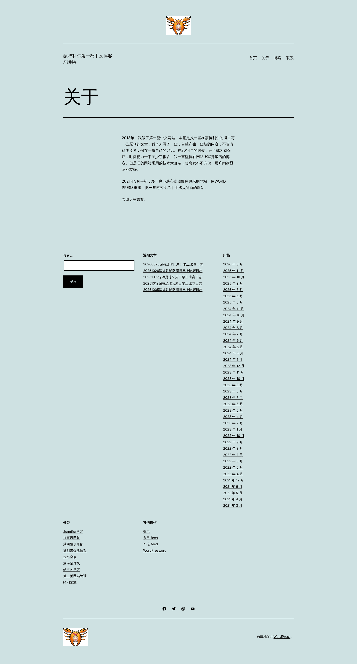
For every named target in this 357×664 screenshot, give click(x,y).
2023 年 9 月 (233, 385)
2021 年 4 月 (232, 499)
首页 (253, 58)
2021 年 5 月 (232, 493)
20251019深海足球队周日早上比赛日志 (172, 277)
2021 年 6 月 (232, 486)
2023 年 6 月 (233, 404)
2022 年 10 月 (233, 436)
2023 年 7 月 (233, 398)
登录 (146, 531)
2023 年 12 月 (233, 366)
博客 (278, 58)
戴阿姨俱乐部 (73, 544)
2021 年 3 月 (232, 505)
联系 (290, 58)
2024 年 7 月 (233, 334)
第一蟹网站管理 (75, 576)
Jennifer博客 (73, 531)
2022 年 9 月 (233, 442)
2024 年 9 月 (233, 321)
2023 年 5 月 (233, 410)
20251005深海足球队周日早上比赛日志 (172, 290)
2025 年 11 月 (233, 271)
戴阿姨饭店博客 (75, 550)
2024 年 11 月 (233, 309)
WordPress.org (154, 550)
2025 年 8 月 (233, 290)
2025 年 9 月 (233, 283)
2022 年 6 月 (233, 461)
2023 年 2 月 (233, 423)
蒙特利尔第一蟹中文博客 (87, 56)
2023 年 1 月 (232, 429)
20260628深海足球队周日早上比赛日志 (173, 264)
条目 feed (150, 538)
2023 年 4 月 (233, 417)
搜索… (68, 255)
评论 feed (150, 544)
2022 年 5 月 (233, 467)
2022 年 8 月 (233, 448)
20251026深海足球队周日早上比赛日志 (172, 271)
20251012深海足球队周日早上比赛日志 (172, 283)
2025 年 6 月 (233, 296)
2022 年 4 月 (233, 474)
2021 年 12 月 (233, 480)
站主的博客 (71, 570)
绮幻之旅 (70, 582)
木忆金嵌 (70, 557)
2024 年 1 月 (232, 359)
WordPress (282, 637)
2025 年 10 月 (233, 277)
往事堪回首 (71, 538)
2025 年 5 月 (233, 302)
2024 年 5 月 (233, 347)
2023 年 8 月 (233, 391)
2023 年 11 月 (233, 372)
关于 (265, 58)
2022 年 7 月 (233, 455)
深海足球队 (71, 563)
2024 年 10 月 (234, 315)
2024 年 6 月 (233, 340)
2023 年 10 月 (233, 379)
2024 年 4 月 (233, 353)
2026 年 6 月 (233, 264)
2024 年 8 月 (233, 328)
